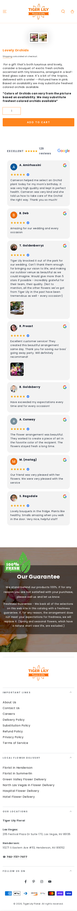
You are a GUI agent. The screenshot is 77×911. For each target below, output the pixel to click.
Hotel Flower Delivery (19, 797)
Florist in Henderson (18, 768)
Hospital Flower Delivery (21, 791)
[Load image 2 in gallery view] (43, 38)
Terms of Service (15, 743)
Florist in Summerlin (17, 773)
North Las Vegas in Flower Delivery (28, 785)
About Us (9, 702)
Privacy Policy (13, 737)
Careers (9, 714)
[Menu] (4, 11)
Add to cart (38, 122)
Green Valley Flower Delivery (24, 779)
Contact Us (11, 708)
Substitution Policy (16, 725)
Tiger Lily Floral (31, 903)
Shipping (7, 56)
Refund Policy (13, 731)
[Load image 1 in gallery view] (34, 38)
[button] (63, 11)
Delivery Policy (14, 720)
